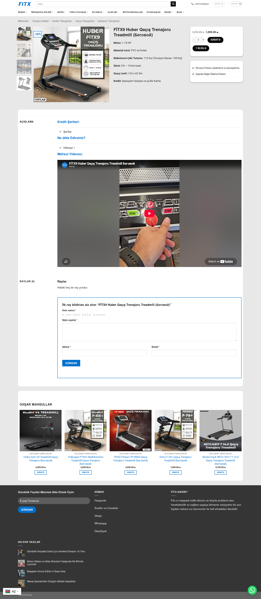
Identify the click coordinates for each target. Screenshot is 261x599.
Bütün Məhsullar (133, 12)
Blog (179, 12)
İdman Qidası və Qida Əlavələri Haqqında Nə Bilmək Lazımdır (55, 563)
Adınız (66, 347)
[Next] (103, 64)
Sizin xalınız (69, 310)
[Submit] (173, 4)
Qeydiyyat (101, 531)
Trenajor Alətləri (41, 12)
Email (155, 347)
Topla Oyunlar (77, 12)
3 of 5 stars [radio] (76, 315)
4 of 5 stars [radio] (86, 315)
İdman (21, 12)
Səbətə (216, 39)
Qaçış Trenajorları (85, 21)
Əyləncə (97, 12)
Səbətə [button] (40, 472)
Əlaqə (98, 515)
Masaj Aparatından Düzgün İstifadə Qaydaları (51, 581)
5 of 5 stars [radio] (98, 315)
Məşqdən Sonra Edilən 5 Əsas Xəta (46, 571)
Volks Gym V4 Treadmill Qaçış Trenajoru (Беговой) (40, 458)
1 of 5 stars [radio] (63, 315)
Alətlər (112, 12)
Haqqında (100, 500)
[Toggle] (60, 132)
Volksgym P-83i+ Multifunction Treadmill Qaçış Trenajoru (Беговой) (85, 460)
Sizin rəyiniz (69, 320)
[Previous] (39, 64)
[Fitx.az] (25, 4)
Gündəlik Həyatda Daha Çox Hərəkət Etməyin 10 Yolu (56, 551)
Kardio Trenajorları (62, 21)
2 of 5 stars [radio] (68, 315)
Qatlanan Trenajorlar (109, 21)
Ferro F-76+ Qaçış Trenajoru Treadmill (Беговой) (175, 458)
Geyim (60, 12)
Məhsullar (23, 21)
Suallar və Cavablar (106, 508)
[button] (236, 4)
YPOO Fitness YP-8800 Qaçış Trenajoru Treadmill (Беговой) (130, 458)
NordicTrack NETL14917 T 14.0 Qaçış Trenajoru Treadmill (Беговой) (220, 460)
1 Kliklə (201, 48)
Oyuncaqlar (153, 12)
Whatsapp (101, 523)
